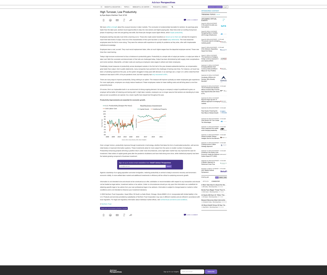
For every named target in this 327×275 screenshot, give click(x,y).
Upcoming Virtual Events (209, 19)
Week (217, 177)
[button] (103, 20)
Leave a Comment (192, 20)
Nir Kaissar (205, 197)
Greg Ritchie (206, 207)
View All (218, 14)
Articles (206, 181)
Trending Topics (208, 14)
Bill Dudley (205, 186)
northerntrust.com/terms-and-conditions (173, 199)
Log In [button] (225, 7)
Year (225, 177)
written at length (111, 27)
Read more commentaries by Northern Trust (113, 208)
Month (221, 177)
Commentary (215, 181)
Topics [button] (126, 7)
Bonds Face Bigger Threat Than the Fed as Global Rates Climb (222, 190)
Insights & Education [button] (112, 7)
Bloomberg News (213, 186)
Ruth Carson (206, 192)
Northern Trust (117, 15)
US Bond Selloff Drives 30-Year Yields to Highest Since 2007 (222, 205)
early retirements (173, 39)
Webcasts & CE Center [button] (141, 7)
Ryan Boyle (106, 15)
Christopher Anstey (207, 202)
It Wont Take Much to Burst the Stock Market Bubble (219, 185)
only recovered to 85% (159, 74)
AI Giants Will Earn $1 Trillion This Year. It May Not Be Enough (222, 195)
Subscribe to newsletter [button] (215, 7)
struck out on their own (173, 37)
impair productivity (176, 32)
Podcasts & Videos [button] (160, 7)
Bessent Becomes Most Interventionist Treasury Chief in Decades (223, 200)
